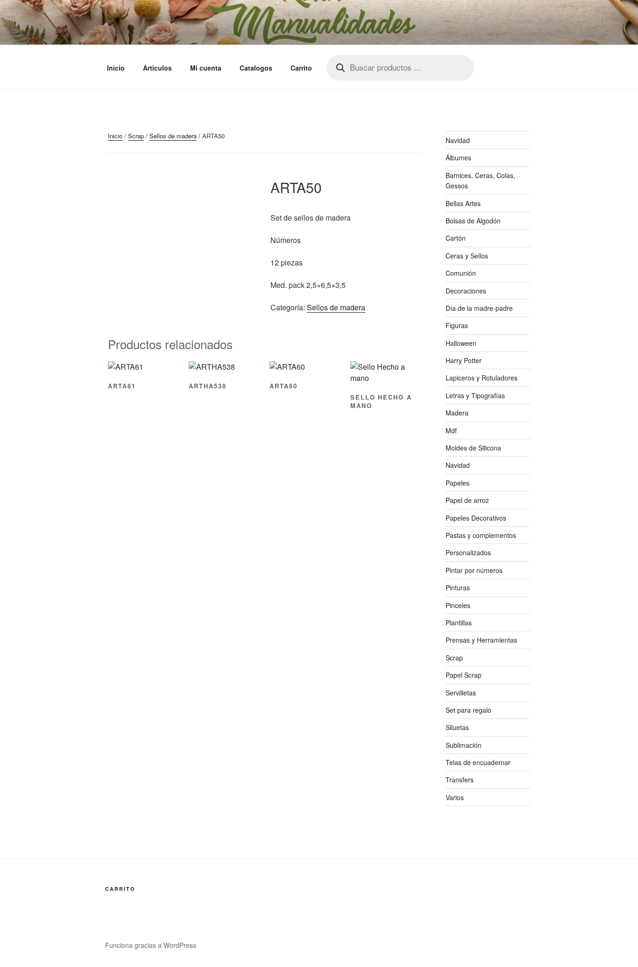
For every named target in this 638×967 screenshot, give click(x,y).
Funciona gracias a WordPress (150, 945)
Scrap (136, 135)
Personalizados (468, 552)
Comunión (461, 273)
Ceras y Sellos (467, 255)
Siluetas (457, 727)
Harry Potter (464, 360)
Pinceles (458, 605)
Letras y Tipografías (475, 395)
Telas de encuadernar (478, 762)
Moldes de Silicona (473, 447)
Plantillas (459, 622)
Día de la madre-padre (479, 308)
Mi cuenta (205, 67)
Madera (457, 412)
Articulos (157, 67)
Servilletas (461, 692)
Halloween (461, 343)
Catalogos (256, 67)
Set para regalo (468, 710)
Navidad (458, 140)
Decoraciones (466, 290)
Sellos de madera (173, 135)
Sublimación (464, 745)
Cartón (456, 238)
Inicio (116, 67)
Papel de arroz (467, 500)
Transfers (460, 779)
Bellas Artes (463, 203)
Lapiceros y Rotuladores (481, 377)
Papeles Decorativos (476, 518)
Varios (455, 797)
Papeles (457, 482)
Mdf (451, 430)
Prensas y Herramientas (481, 640)
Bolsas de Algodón (473, 220)
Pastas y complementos (481, 535)
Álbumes (458, 157)
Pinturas (458, 587)
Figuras (457, 325)
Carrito (301, 67)
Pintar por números (474, 570)
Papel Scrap (464, 675)
